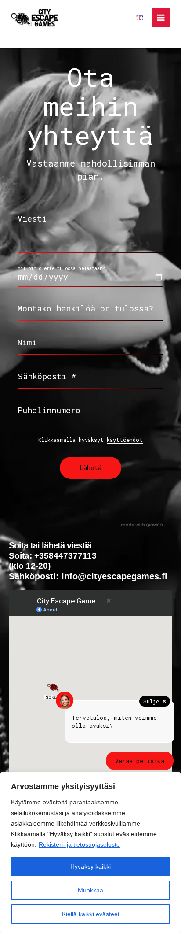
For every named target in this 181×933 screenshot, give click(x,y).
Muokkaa (90, 890)
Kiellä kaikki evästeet (90, 914)
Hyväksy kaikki (90, 866)
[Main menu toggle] (161, 17)
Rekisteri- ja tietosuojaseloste (79, 844)
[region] (90, 852)
